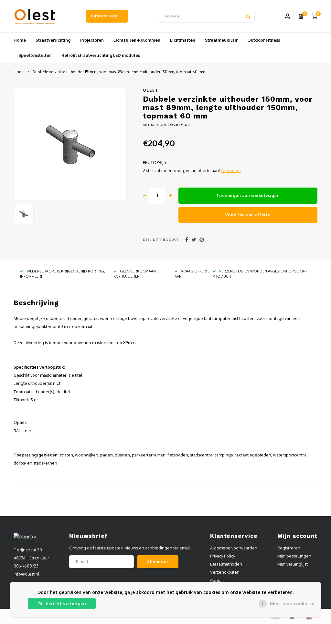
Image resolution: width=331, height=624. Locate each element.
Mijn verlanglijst (292, 564)
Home (20, 40)
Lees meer (231, 170)
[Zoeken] (248, 16)
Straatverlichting (53, 40)
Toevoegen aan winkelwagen (248, 195)
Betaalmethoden (226, 564)
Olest (151, 90)
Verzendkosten (225, 572)
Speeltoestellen (35, 55)
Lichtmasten (182, 40)
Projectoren (92, 40)
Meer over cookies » (292, 603)
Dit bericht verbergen (61, 603)
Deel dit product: (161, 239)
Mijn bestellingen (294, 555)
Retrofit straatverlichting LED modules (100, 55)
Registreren (288, 547)
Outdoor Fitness (263, 40)
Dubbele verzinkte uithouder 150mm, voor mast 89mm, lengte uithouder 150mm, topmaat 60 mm (118, 71)
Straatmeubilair (221, 40)
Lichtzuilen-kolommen (136, 40)
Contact (217, 580)
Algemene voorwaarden (233, 547)
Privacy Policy (222, 555)
